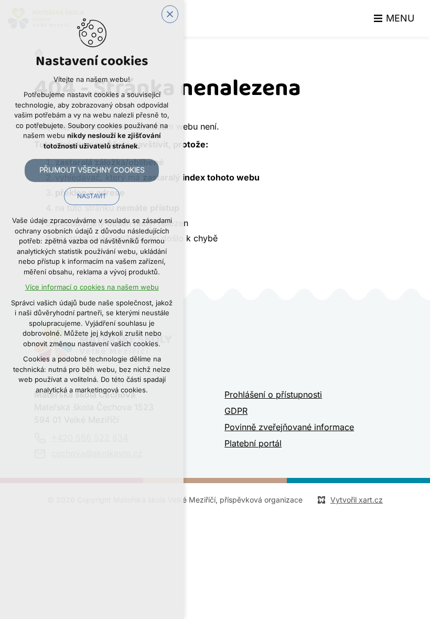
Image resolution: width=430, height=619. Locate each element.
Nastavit (91, 196)
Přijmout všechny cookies (92, 170)
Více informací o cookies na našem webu (92, 287)
